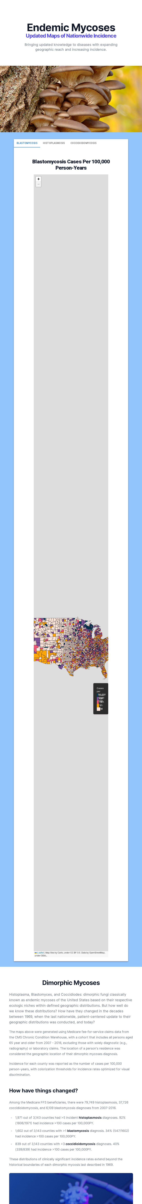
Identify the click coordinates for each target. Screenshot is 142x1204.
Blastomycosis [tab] (27, 143)
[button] (38, 179)
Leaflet (40, 952)
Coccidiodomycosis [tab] (83, 143)
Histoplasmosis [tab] (54, 143)
